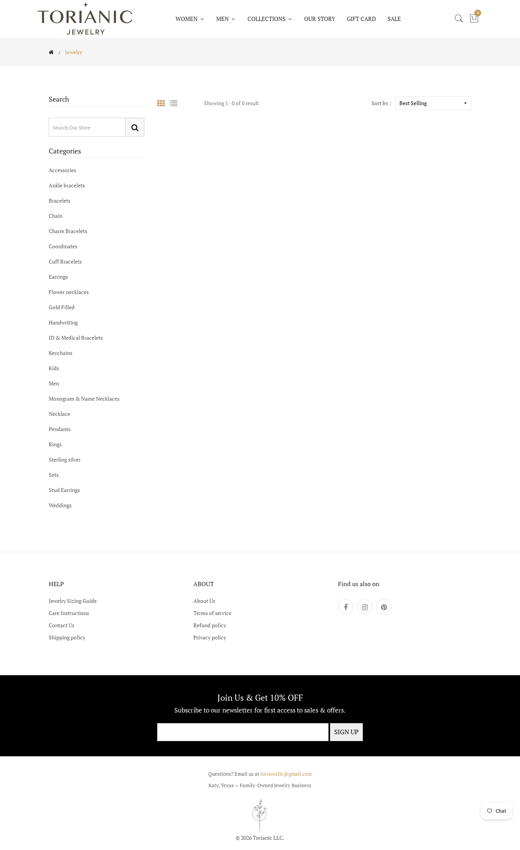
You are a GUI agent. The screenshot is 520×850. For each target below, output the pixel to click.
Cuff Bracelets (65, 261)
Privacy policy (209, 637)
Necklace (59, 413)
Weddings (60, 505)
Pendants (59, 429)
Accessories (62, 171)
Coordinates (63, 246)
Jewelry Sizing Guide (73, 600)
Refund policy (209, 625)
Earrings (58, 276)
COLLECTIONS (267, 18)
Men (54, 383)
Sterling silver (65, 459)
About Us (204, 600)
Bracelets (59, 200)
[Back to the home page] (51, 52)
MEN (223, 18)
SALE (394, 18)
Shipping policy (67, 637)
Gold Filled (62, 307)
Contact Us (61, 625)
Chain (55, 215)
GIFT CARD (361, 18)
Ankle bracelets (67, 185)
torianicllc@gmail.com (286, 773)
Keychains (60, 352)
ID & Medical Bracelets (76, 337)
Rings (55, 444)
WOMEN (187, 18)
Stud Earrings (64, 490)
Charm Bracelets (68, 231)
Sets (54, 474)
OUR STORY (319, 18)
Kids (54, 368)
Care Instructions (69, 613)
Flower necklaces (69, 292)
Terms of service (212, 613)
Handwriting (63, 322)
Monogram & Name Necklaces (84, 398)
